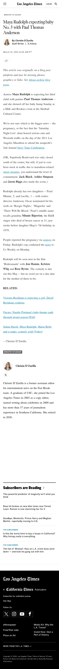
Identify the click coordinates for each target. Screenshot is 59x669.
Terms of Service (39, 656)
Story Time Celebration (30, 147)
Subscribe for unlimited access (17, 596)
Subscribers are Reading (22, 487)
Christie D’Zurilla (24, 41)
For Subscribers (10, 530)
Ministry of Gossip (12, 15)
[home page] (29, 4)
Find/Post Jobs (11, 630)
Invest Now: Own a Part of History (43, 633)
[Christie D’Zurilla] (6, 42)
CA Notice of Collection (17, 659)
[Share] (6, 60)
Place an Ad (9, 635)
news (48, 244)
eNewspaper (9, 625)
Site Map (7, 601)
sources (47, 240)
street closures (11, 172)
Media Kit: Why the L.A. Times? (43, 626)
